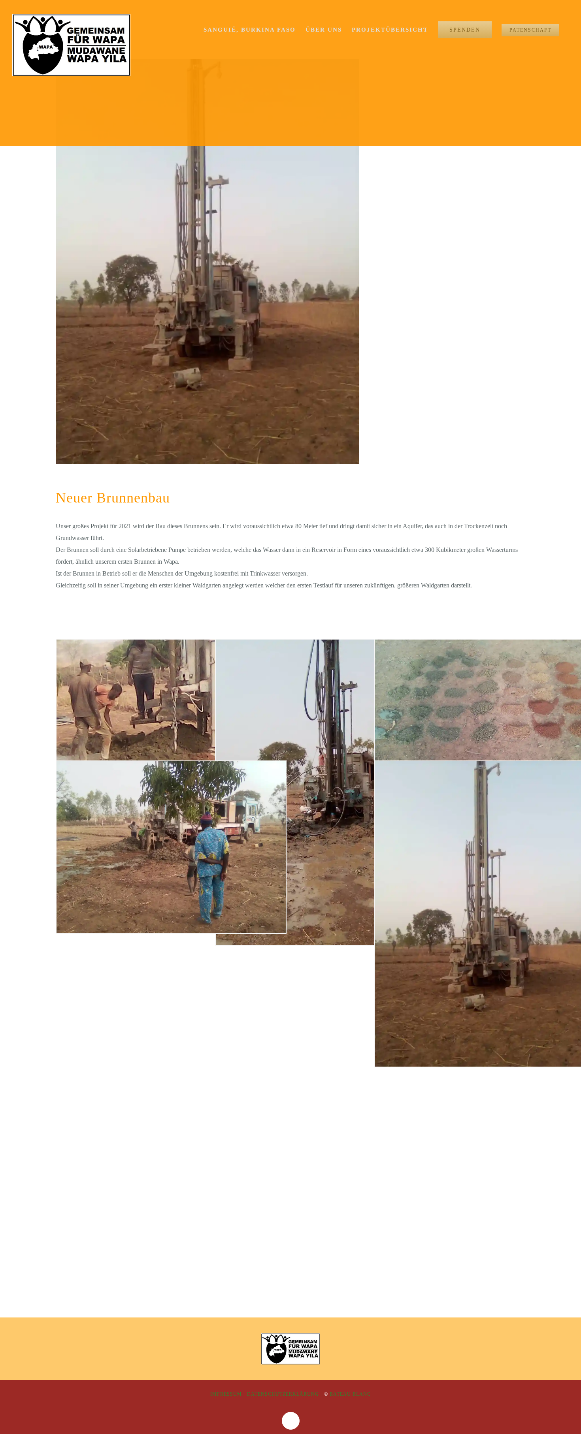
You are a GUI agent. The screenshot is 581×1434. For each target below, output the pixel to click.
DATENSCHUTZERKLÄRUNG (283, 1394)
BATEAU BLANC (350, 1394)
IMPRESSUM (226, 1394)
